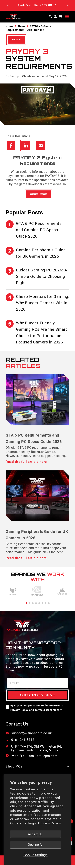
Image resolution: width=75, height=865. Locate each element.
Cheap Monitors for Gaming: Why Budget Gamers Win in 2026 (38, 303)
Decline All (35, 844)
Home (9, 26)
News (21, 26)
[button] (67, 16)
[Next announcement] (67, 5)
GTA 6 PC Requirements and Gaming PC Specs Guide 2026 (35, 230)
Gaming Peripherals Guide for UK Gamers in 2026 (37, 253)
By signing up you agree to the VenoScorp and (36, 707)
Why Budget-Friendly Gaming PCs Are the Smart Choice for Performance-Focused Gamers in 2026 (37, 332)
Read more (38, 194)
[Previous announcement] (7, 5)
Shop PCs (14, 766)
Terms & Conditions (47, 709)
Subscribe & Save (37, 695)
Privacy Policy (49, 823)
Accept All (35, 834)
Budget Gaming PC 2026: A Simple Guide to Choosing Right (37, 276)
